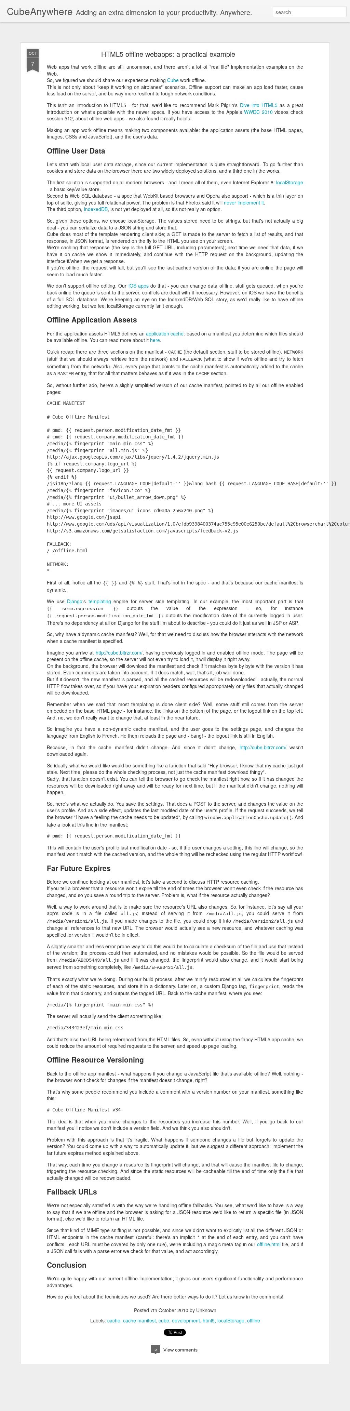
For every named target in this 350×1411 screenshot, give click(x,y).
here (155, 340)
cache (113, 1320)
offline (253, 1320)
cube (164, 1320)
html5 (209, 1320)
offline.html (269, 1244)
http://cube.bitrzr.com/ (119, 652)
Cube (173, 80)
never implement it (244, 202)
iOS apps (139, 285)
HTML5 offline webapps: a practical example (168, 54)
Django (74, 601)
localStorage (289, 182)
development (186, 1320)
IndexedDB (96, 209)
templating (100, 601)
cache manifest (139, 1320)
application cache (165, 333)
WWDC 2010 (258, 111)
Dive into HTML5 (259, 105)
